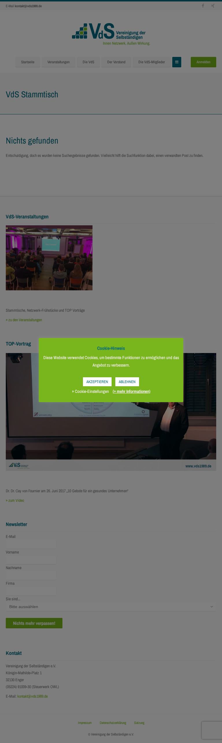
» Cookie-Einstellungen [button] (90, 391)
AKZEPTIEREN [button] (97, 381)
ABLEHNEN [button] (127, 381)
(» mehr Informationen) (131, 391)
